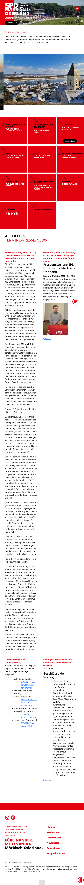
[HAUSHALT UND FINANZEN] (42, 215)
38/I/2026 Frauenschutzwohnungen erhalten (29, 685)
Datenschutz (16, 863)
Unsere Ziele (12, 23)
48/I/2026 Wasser (29, 699)
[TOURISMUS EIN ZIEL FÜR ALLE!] (70, 187)
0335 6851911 (11, 835)
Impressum (27, 863)
